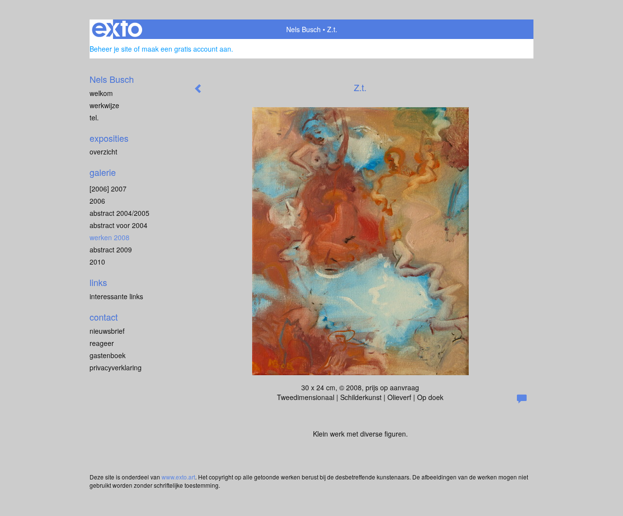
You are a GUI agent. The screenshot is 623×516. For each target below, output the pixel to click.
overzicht (103, 151)
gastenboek (108, 355)
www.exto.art (178, 477)
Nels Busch (303, 29)
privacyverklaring (116, 367)
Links (98, 282)
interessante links (116, 296)
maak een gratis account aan (186, 49)
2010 (97, 262)
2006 (97, 201)
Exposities (109, 138)
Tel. (94, 117)
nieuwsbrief (107, 331)
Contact (104, 317)
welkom (101, 93)
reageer (102, 343)
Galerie (103, 172)
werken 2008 (109, 237)
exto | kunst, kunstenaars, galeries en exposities (117, 29)
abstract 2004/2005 (119, 213)
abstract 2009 (111, 249)
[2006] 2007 (108, 188)
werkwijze (104, 105)
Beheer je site (111, 49)
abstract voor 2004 (118, 225)
